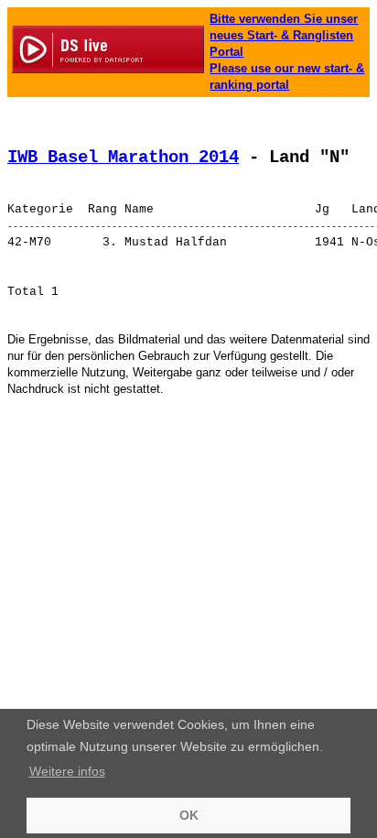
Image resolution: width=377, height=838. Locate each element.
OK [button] (189, 815)
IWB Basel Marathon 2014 (123, 157)
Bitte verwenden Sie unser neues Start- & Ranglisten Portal (284, 35)
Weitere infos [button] (67, 771)
